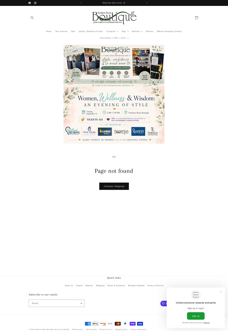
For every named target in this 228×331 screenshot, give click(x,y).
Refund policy (77, 329)
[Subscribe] (81, 303)
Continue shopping (114, 186)
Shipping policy (121, 329)
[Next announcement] (147, 3)
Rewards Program (136, 285)
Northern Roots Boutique (44, 329)
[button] (32, 17)
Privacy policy (91, 329)
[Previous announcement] (81, 3)
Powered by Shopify (62, 329)
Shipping (100, 285)
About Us (69, 285)
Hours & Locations (116, 285)
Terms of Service (155, 285)
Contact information (138, 329)
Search (79, 285)
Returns (89, 285)
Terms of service (106, 329)
